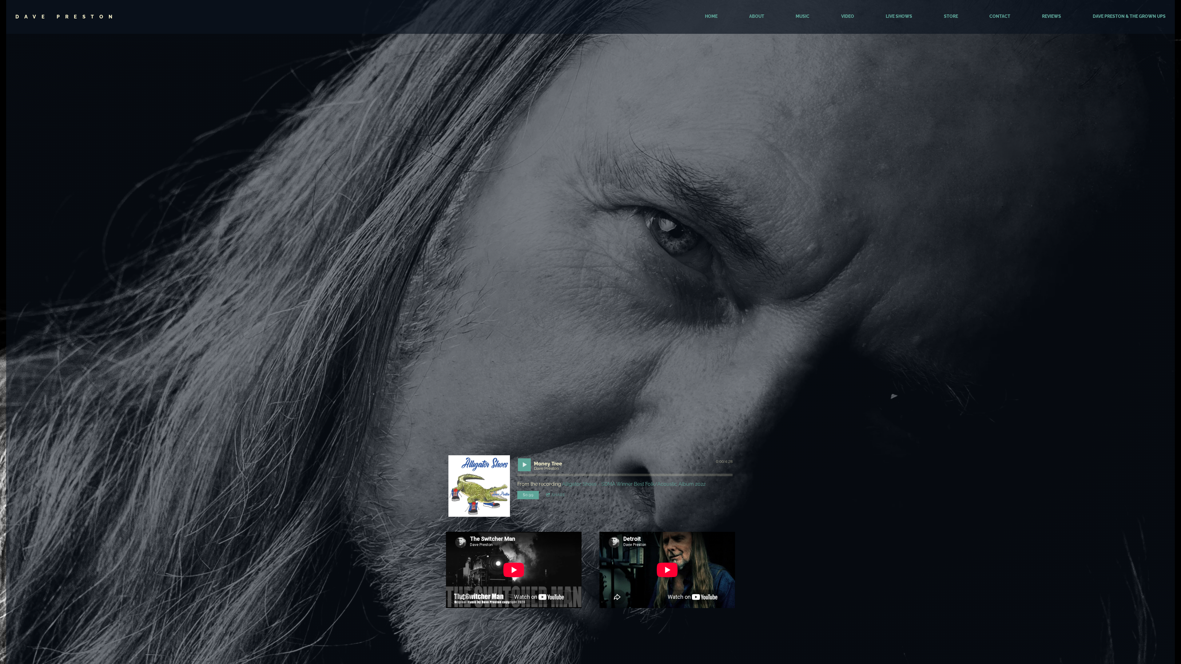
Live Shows (899, 16)
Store (951, 16)
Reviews (1051, 16)
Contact (999, 16)
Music (802, 16)
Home (711, 16)
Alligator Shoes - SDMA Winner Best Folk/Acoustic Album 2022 (634, 484)
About (756, 16)
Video (847, 16)
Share (558, 495)
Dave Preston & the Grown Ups (1129, 16)
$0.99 (528, 495)
